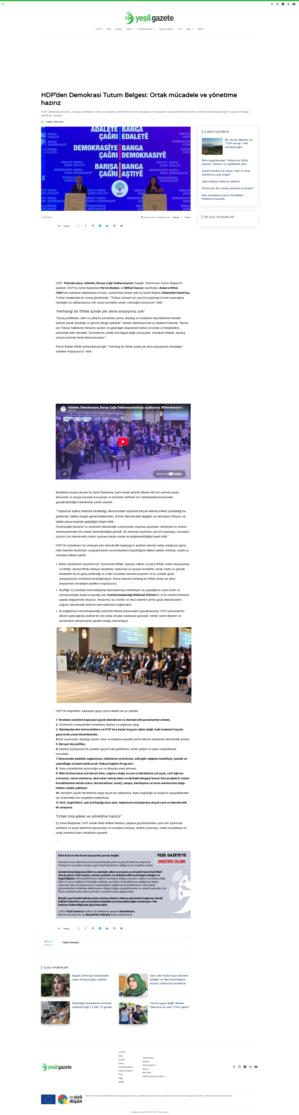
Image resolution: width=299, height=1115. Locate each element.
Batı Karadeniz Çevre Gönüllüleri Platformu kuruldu (222, 197)
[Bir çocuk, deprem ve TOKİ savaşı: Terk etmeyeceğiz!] (212, 146)
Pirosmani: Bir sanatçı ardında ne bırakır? (228, 188)
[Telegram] (283, 4)
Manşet (176, 217)
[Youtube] (294, 4)
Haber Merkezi (55, 121)
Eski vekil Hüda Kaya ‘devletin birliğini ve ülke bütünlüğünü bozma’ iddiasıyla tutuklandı (169, 979)
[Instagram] (277, 4)
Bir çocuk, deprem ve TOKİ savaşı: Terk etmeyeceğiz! (238, 143)
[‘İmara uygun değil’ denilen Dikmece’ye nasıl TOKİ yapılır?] (133, 1012)
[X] (288, 4)
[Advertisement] (149, 57)
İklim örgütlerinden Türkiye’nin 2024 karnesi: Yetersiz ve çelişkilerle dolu (225, 162)
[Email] (114, 226)
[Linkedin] (107, 226)
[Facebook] (272, 4)
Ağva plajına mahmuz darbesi (221, 181)
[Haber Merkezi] (43, 121)
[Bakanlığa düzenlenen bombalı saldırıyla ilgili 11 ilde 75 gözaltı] (55, 1012)
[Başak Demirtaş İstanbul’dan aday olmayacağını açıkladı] (55, 985)
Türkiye (187, 217)
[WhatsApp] (78, 226)
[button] (3, 5)
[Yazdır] (121, 226)
